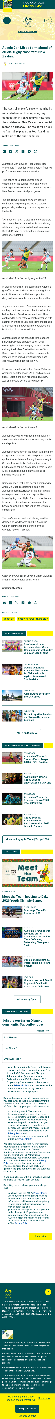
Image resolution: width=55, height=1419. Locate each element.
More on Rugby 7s (27, 733)
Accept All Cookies (27, 1409)
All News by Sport (27, 999)
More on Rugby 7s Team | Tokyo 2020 (27, 839)
